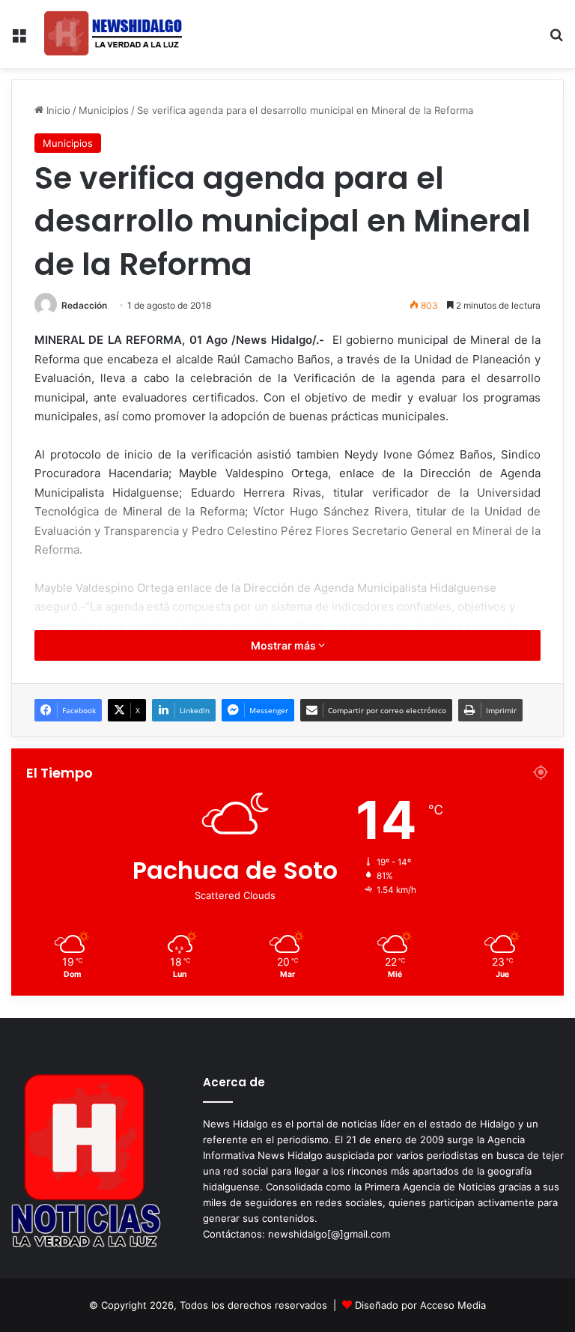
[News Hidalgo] (113, 34)
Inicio (56, 110)
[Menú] (18, 40)
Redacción (84, 305)
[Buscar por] (556, 40)
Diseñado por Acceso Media (420, 1305)
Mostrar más (284, 645)
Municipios (104, 110)
